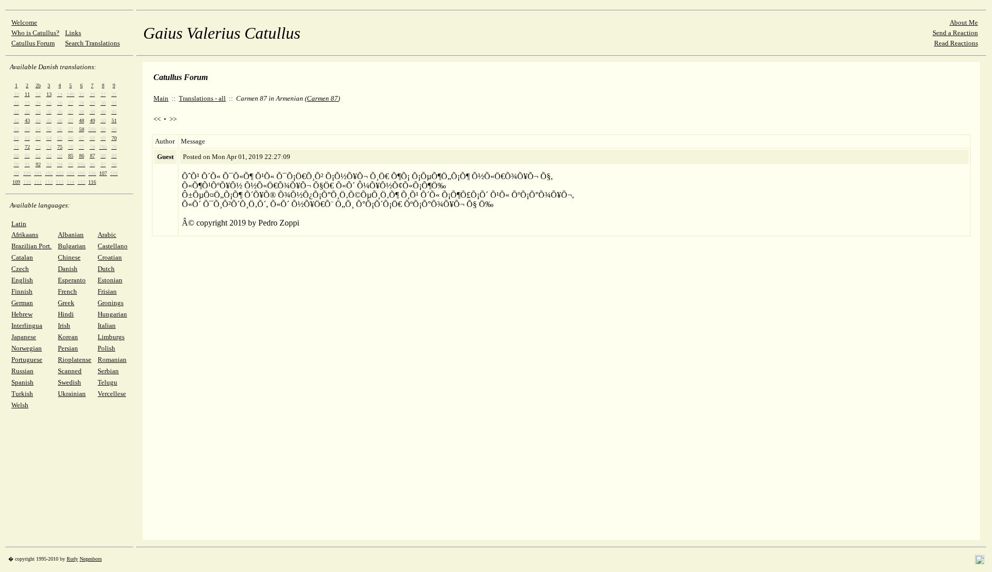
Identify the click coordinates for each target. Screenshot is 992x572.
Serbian (108, 371)
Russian (22, 371)
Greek (66, 303)
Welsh (19, 405)
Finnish (22, 291)
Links (73, 33)
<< (157, 119)
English (22, 280)
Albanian (71, 235)
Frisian (107, 291)
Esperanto (72, 280)
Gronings (110, 303)
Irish (64, 325)
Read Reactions (956, 43)
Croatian (110, 257)
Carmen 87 (322, 98)
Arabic (107, 235)
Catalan (22, 257)
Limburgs (111, 337)
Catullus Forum (33, 43)
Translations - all (202, 98)
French (67, 291)
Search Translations (92, 43)
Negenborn (91, 559)
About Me (964, 22)
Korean (68, 337)
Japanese (23, 337)
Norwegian (26, 348)
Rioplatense (74, 359)
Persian (68, 348)
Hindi (66, 314)
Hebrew (22, 314)
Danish (68, 269)
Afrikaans (24, 235)
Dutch (106, 269)
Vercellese (112, 394)
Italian (107, 325)
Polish (106, 348)
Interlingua (26, 325)
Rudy (72, 559)
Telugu (107, 382)
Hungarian (112, 314)
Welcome (24, 22)
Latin (18, 224)
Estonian (110, 280)
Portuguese (26, 359)
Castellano (113, 246)
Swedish (69, 382)
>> (173, 119)
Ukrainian (72, 394)
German (22, 303)
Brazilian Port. (31, 246)
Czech (20, 269)
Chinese (69, 257)
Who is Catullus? (35, 33)
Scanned (70, 371)
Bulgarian (72, 246)
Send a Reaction (955, 33)
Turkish (22, 394)
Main (160, 98)
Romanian (112, 359)
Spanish (22, 382)
